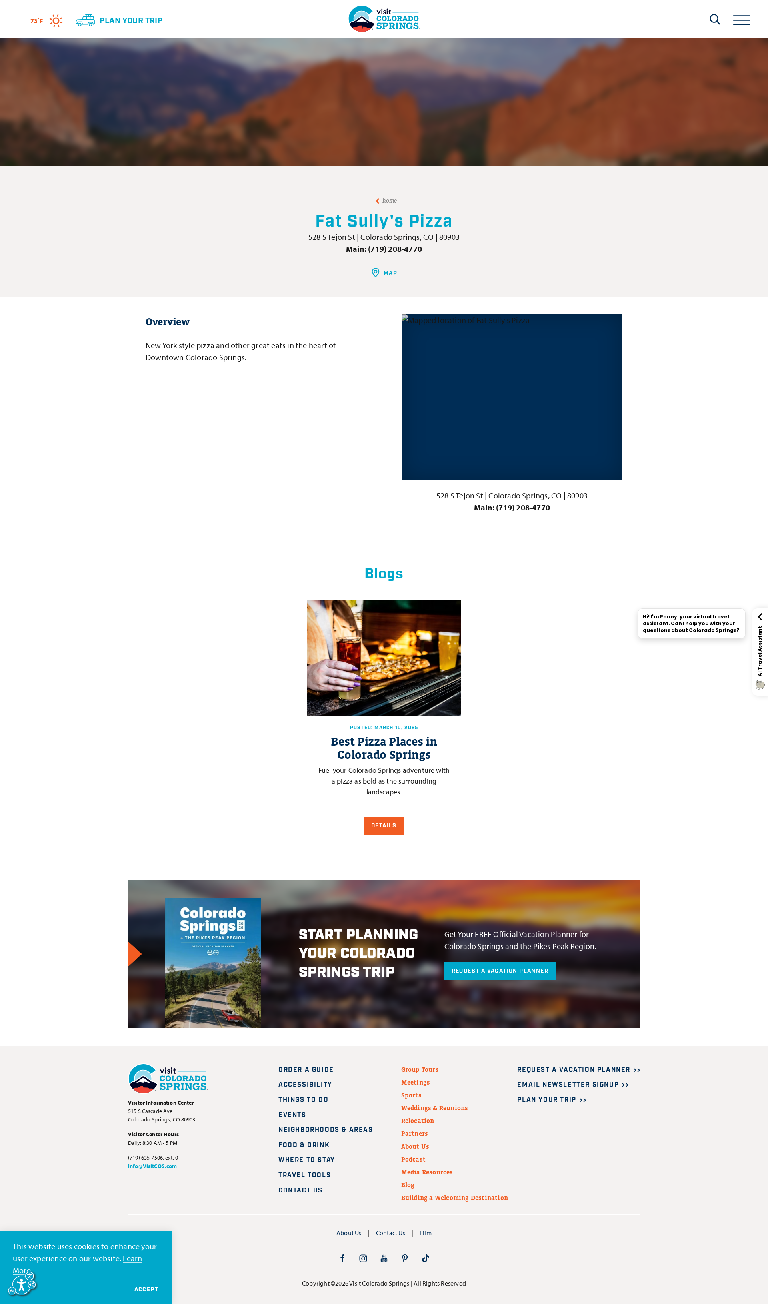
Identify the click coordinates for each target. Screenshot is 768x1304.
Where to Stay (306, 1160)
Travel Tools (304, 1175)
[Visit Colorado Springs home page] (384, 19)
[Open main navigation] (741, 19)
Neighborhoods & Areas (325, 1130)
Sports (411, 1095)
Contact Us (300, 1190)
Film (426, 1233)
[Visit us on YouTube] (384, 1258)
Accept (146, 1289)
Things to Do (303, 1100)
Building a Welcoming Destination (454, 1197)
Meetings (415, 1082)
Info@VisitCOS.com (152, 1166)
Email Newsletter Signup (568, 1085)
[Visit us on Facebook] (342, 1258)
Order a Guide (306, 1070)
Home (389, 200)
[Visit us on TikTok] (425, 1258)
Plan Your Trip (546, 1100)
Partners (414, 1133)
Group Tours (420, 1069)
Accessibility (305, 1085)
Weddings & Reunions (434, 1107)
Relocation (417, 1120)
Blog (408, 1184)
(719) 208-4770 (395, 249)
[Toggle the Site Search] (715, 19)
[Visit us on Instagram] (363, 1258)
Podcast (413, 1159)
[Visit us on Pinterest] (404, 1258)
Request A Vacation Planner (500, 971)
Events (292, 1115)
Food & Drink (304, 1145)
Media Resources (427, 1172)
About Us (415, 1146)
